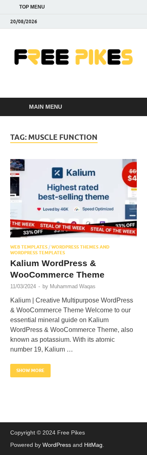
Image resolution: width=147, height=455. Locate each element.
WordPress (56, 445)
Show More (27, 368)
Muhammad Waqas (73, 286)
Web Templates (28, 247)
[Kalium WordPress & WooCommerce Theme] (73, 198)
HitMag (93, 445)
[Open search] (126, 107)
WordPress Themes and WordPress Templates (59, 250)
